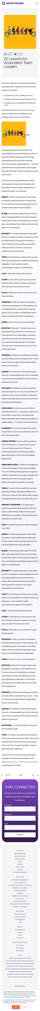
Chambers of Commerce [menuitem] (20, 888)
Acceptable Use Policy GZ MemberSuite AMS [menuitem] (20, 974)
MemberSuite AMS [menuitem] (20, 853)
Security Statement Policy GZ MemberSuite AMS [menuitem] (20, 969)
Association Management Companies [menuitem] (20, 885)
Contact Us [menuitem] (20, 938)
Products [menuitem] (20, 850)
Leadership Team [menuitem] (20, 930)
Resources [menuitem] (20, 911)
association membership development (22, 762)
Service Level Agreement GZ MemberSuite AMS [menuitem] (20, 963)
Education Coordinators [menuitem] (20, 906)
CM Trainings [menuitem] (20, 951)
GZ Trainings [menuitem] (20, 945)
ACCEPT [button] (15, 1007)
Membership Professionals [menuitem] (20, 896)
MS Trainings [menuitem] (20, 948)
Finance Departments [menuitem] (20, 901)
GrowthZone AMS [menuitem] (20, 856)
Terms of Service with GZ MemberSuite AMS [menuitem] (20, 961)
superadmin (9, 54)
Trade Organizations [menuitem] (20, 882)
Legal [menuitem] (20, 955)
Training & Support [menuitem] (20, 942)
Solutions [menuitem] (20, 877)
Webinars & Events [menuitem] (20, 914)
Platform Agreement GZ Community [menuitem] (20, 958)
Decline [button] (25, 1007)
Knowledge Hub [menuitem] (20, 919)
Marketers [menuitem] (20, 893)
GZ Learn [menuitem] (20, 869)
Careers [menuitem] (20, 932)
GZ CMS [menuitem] (20, 864)
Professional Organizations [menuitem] (20, 880)
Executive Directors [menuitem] (20, 890)
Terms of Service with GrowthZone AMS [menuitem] (20, 977)
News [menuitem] (20, 935)
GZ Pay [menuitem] (20, 861)
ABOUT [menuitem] (20, 926)
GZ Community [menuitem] (20, 867)
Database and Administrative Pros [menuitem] (20, 904)
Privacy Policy (7, 996)
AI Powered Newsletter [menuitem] (20, 872)
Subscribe (20, 834)
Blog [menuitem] (20, 922)
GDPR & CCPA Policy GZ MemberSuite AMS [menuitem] (20, 966)
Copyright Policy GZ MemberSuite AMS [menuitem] (20, 971)
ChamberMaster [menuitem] (20, 859)
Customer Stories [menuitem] (20, 917)
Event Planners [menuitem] (20, 898)
